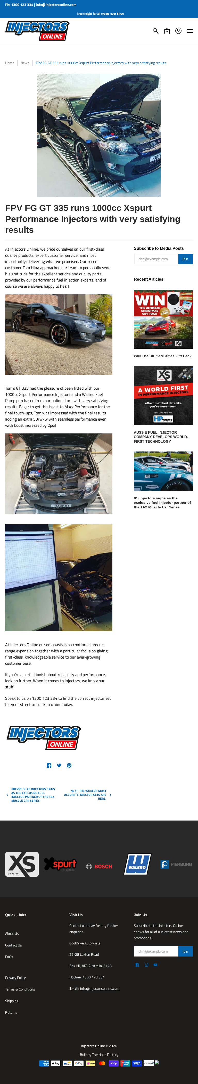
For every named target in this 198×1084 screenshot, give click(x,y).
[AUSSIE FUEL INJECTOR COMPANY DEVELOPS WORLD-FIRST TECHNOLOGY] (163, 395)
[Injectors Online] (37, 31)
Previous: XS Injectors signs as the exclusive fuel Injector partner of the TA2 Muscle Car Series (33, 795)
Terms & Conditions (20, 989)
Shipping (11, 1000)
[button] (155, 31)
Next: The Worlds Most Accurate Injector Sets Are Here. (85, 794)
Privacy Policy (15, 977)
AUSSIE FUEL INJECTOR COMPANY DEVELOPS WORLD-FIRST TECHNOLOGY (161, 436)
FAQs (9, 956)
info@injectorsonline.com (99, 988)
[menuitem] (155, 31)
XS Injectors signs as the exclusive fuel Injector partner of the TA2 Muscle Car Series (162, 502)
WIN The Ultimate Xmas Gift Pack (163, 356)
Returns (11, 1012)
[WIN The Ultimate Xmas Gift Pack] (163, 319)
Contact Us (13, 945)
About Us (12, 933)
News (25, 62)
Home (9, 62)
